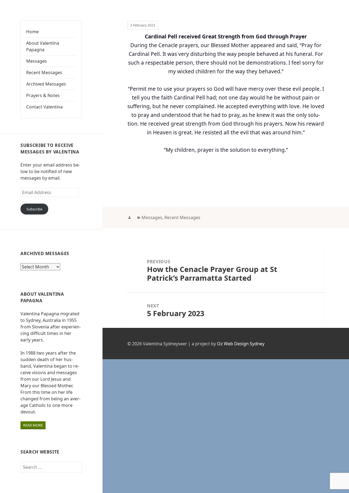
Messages (36, 61)
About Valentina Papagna (42, 46)
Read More (33, 425)
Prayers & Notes (43, 95)
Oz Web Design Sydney (240, 344)
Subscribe (34, 209)
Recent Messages (44, 72)
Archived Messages (46, 84)
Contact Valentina (44, 107)
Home (32, 32)
